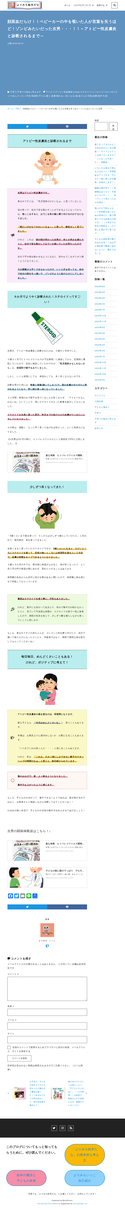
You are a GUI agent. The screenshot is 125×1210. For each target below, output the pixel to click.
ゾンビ (95, 92)
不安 (28, 96)
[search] (114, 5)
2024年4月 (100, 298)
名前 (10, 1006)
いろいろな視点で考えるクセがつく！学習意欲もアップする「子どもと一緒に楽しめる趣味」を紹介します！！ (105, 175)
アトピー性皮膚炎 (63, 92)
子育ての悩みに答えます (29, 92)
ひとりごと (100, 395)
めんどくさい (19, 96)
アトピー (50, 92)
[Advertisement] (62, 68)
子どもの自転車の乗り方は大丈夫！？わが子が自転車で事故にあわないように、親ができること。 (105, 246)
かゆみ (76, 92)
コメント (13, 974)
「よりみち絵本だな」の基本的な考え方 (84, 1154)
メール (11, 1020)
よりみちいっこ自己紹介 (84, 1177)
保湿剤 (35, 96)
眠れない (61, 96)
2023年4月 (100, 339)
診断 (95, 96)
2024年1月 (100, 310)
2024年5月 (100, 292)
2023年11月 (100, 321)
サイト (10, 1033)
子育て (13, 92)
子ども (42, 96)
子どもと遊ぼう (102, 407)
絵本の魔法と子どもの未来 (26, 1177)
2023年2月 (100, 351)
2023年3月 (100, 345)
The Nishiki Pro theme (47, 1204)
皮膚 (53, 96)
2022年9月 (100, 380)
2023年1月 (100, 356)
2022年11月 (100, 368)
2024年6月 (100, 286)
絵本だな (99, 428)
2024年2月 (100, 304)
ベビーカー (105, 92)
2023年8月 (100, 327)
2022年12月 (100, 362)
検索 (97, 120)
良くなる (70, 96)
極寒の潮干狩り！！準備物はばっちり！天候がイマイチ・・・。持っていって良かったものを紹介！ (105, 195)
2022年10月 (100, 374)
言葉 (90, 96)
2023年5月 (100, 333)
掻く (48, 96)
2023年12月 (100, 316)
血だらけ (83, 96)
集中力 (101, 96)
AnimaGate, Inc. (80, 1204)
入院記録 (99, 401)
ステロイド (86, 92)
